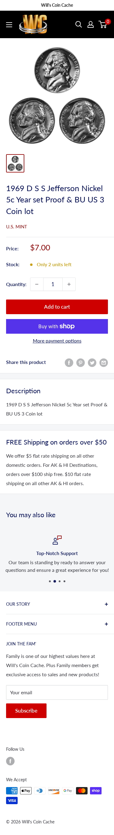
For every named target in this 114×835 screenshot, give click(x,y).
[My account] (91, 24)
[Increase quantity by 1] (69, 284)
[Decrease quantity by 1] (36, 284)
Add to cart (57, 306)
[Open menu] (9, 24)
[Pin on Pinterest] (80, 362)
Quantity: (16, 284)
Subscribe (26, 710)
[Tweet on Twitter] (92, 362)
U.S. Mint (16, 226)
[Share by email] (103, 362)
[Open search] (78, 24)
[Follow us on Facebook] (10, 761)
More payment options (57, 340)
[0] (103, 24)
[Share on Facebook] (69, 362)
